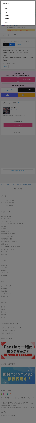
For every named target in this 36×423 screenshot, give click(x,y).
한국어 (6, 22)
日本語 (6, 8)
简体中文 (7, 15)
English (6, 12)
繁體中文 (7, 18)
